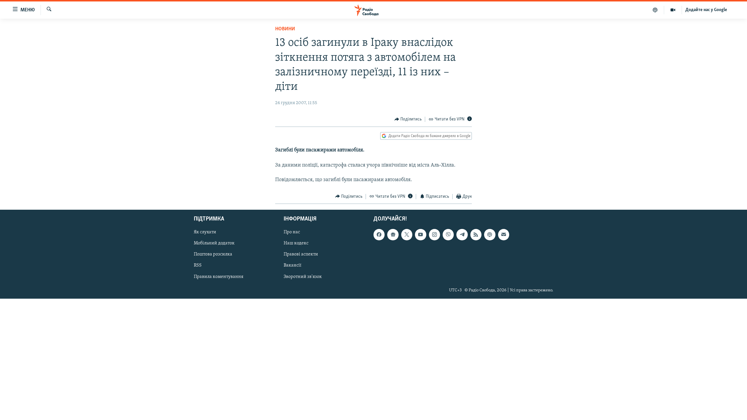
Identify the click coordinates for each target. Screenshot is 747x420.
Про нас (292, 232)
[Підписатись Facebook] (379, 234)
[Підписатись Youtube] (420, 234)
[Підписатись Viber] (448, 234)
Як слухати (205, 232)
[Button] (408, 119)
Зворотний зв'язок (303, 276)
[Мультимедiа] (673, 10)
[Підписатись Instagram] (434, 234)
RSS (198, 265)
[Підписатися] (503, 234)
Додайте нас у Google (706, 10)
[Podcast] (489, 234)
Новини (285, 29)
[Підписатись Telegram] (461, 234)
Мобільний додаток (214, 243)
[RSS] (475, 234)
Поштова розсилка (213, 254)
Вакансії (292, 265)
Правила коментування (218, 276)
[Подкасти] (655, 10)
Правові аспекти (301, 254)
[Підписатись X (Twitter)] (406, 234)
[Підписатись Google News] (392, 234)
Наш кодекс (296, 243)
